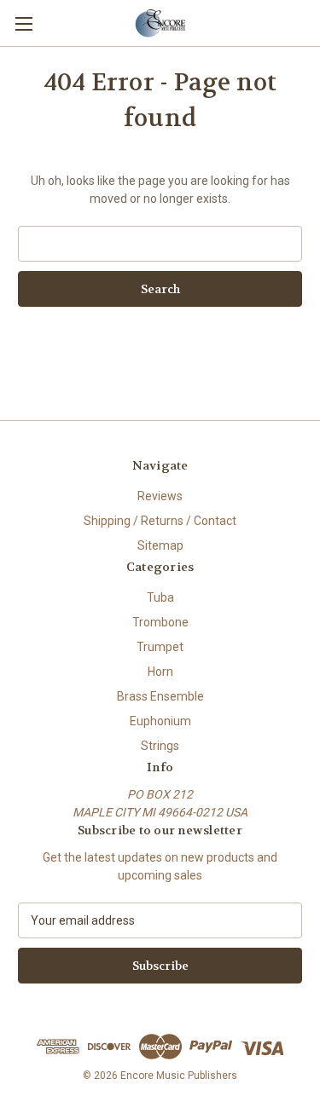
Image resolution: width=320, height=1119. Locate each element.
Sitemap (160, 545)
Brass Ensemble (160, 696)
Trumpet (160, 647)
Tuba (160, 597)
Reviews (160, 496)
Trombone (160, 622)
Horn (160, 671)
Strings (160, 746)
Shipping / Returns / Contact (160, 521)
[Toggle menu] (23, 23)
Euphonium (160, 721)
